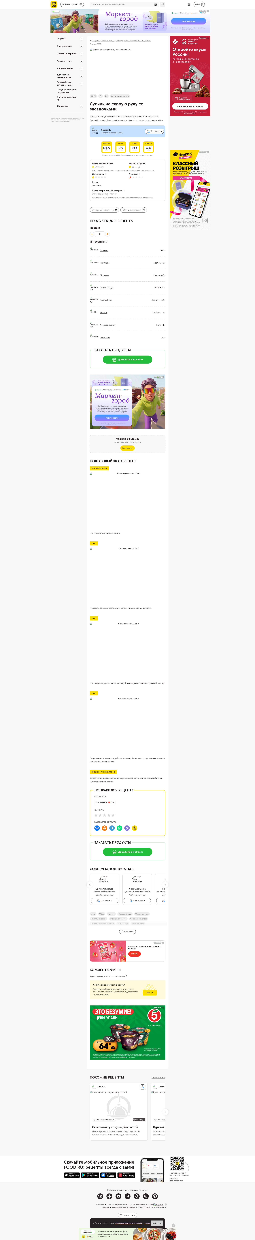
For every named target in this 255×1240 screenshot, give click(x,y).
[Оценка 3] (104, 815)
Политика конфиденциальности (119, 1204)
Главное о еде (64, 61)
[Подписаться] (142, 1086)
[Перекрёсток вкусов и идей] (81, 83)
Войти (150, 993)
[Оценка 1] (96, 815)
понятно (157, 1223)
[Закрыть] (166, 1204)
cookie (147, 1223)
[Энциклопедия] (81, 68)
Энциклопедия (65, 68)
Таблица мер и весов (131, 210)
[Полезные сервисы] (81, 53)
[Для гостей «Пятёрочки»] (81, 76)
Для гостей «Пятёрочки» (64, 76)
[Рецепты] (81, 38)
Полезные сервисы (67, 53)
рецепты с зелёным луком (102, 924)
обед (101, 914)
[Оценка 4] (109, 815)
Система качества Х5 (66, 98)
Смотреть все (158, 1077)
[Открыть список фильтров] (155, 4)
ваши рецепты (138, 924)
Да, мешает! (127, 448)
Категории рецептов (145, 1207)
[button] (90, 884)
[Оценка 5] (113, 815)
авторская (96, 185)
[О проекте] (81, 106)
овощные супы (142, 914)
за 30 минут (123, 924)
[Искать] (162, 4)
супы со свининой (118, 919)
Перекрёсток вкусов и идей (64, 83)
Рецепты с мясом (98, 919)
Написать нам (129, 1215)
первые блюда (124, 914)
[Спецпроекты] (81, 46)
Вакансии (105, 1207)
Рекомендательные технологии (123, 1207)
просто (111, 914)
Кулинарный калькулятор (103, 210)
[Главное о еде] (81, 61)
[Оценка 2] (100, 815)
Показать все (127, 931)
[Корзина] (189, 4)
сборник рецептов (138, 919)
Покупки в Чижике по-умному (66, 91)
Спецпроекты (64, 46)
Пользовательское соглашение (144, 1204)
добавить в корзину (130, 359)
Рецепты (61, 38)
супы (93, 914)
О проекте (62, 106)
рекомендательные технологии (128, 1223)
